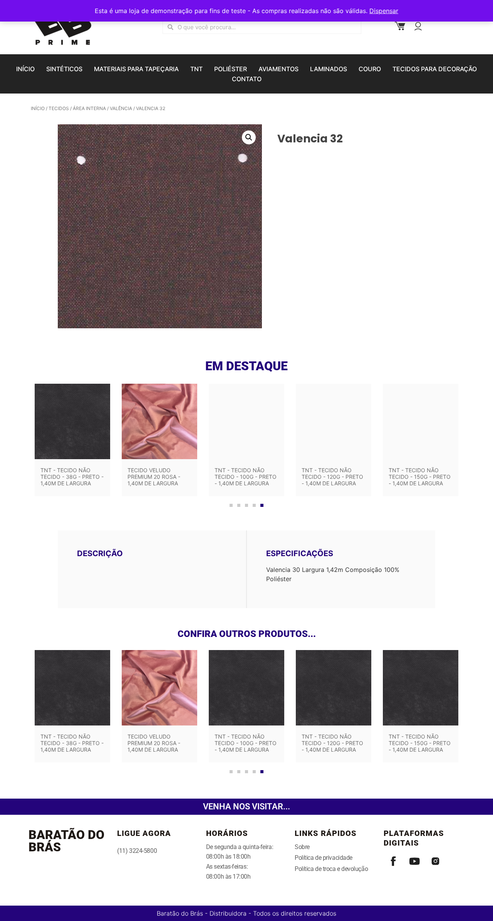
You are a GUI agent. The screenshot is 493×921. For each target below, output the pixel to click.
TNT (196, 69)
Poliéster (230, 69)
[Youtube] (414, 861)
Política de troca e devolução (331, 869)
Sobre (302, 847)
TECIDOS (59, 108)
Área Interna (89, 108)
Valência (121, 108)
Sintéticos (64, 69)
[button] (249, 137)
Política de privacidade (323, 857)
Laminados (328, 69)
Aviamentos (278, 69)
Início (38, 108)
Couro (370, 69)
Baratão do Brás (66, 840)
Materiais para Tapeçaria (136, 69)
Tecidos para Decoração (434, 69)
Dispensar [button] (383, 11)
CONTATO (247, 79)
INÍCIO (25, 69)
